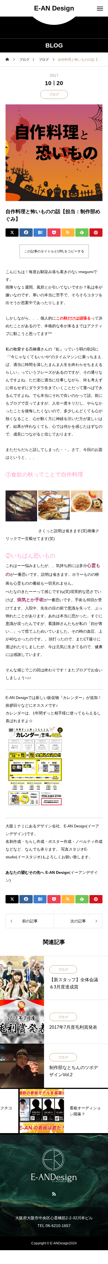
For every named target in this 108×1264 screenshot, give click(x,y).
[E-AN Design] (54, 1166)
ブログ (54, 94)
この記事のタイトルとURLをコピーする (54, 251)
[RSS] (54, 1193)
